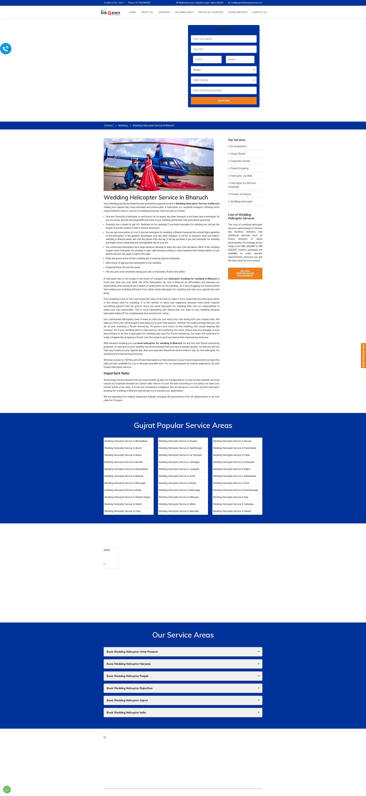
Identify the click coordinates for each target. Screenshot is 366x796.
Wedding (164, 12)
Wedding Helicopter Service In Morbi (177, 504)
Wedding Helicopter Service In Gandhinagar (180, 448)
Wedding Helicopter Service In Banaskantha (126, 469)
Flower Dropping (239, 168)
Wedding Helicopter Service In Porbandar (233, 462)
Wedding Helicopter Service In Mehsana (179, 497)
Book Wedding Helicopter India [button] (126, 712)
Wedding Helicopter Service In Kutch (177, 476)
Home (132, 12)
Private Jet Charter (210, 12)
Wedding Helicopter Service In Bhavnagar (125, 483)
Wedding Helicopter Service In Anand (123, 455)
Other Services (237, 12)
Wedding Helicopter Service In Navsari (232, 441)
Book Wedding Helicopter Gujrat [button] (127, 700)
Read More (99, 564)
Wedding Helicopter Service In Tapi (230, 497)
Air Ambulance (184, 12)
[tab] (183, 651)
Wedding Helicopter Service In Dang (122, 511)
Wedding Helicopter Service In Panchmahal (234, 448)
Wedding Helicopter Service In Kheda (177, 483)
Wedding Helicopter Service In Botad (122, 490)
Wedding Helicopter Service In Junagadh (179, 469)
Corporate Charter (240, 161)
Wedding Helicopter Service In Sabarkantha (234, 476)
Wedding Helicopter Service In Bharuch (123, 476)
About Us (147, 12)
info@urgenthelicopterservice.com (246, 3)
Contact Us (259, 12)
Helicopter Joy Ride (241, 175)
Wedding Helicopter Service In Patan (231, 455)
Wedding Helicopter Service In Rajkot (231, 469)
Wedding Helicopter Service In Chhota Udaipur (127, 497)
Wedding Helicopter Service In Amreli (123, 448)
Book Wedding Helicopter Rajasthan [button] (130, 688)
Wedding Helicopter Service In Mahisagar (179, 490)
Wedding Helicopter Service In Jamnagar (179, 462)
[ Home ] (108, 125)
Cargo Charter (238, 153)
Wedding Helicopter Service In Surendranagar (235, 490)
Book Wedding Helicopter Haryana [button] (129, 664)
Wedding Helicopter (241, 201)
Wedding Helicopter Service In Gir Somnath (180, 455)
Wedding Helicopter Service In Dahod (123, 504)
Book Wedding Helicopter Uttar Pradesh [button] (132, 651)
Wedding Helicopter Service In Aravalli (123, 462)
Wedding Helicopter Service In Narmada (179, 511)
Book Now (223, 101)
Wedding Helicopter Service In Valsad (232, 511)
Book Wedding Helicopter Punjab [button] (127, 676)
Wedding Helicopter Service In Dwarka (178, 441)
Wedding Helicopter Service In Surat (231, 483)
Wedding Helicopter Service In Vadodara (233, 504)
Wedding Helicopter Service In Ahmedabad (125, 441)
